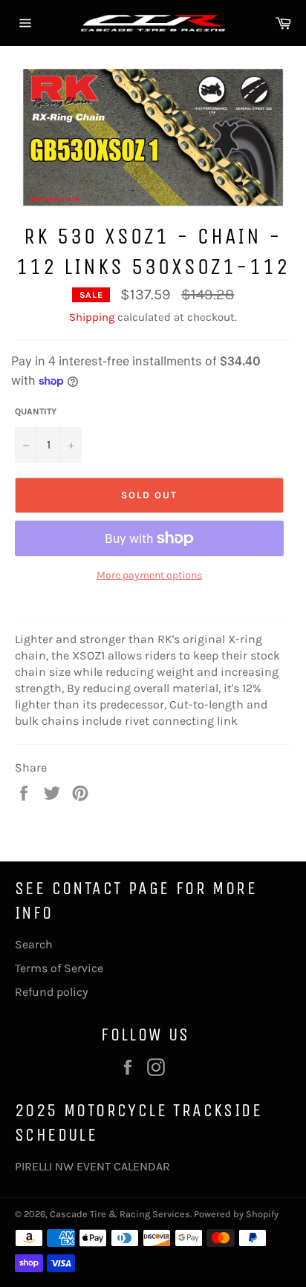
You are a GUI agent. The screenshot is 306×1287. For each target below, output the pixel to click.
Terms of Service (59, 968)
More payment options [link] (149, 575)
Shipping (91, 317)
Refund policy (51, 992)
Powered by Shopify (236, 1213)
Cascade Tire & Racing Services (120, 1213)
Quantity (35, 411)
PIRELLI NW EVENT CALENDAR (92, 1166)
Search (34, 944)
